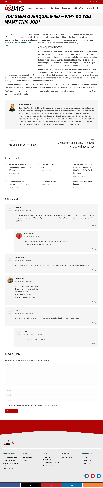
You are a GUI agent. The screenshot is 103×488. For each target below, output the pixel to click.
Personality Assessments (47, 458)
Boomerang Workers (49, 181)
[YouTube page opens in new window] (96, 2)
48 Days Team (28, 457)
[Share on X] (31, 485)
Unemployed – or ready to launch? (83, 182)
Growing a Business (10, 460)
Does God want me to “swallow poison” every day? (20, 182)
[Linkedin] (99, 476)
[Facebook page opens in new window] (90, 2)
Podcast (85, 457)
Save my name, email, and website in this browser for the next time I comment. (32, 405)
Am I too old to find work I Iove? (51, 165)
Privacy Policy (87, 463)
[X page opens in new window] (93, 2)
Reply (94, 225)
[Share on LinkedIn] (72, 485)
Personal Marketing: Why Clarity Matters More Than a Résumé (20, 167)
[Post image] (6, 164)
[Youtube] (93, 476)
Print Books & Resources (51, 462)
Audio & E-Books (48, 465)
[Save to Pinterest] (51, 485)
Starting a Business (10, 457)
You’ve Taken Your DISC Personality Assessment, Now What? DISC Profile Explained (83, 168)
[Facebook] (86, 476)
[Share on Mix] (93, 485)
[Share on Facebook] (10, 485)
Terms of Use (87, 460)
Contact (25, 460)
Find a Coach (67, 457)
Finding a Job (8, 468)
